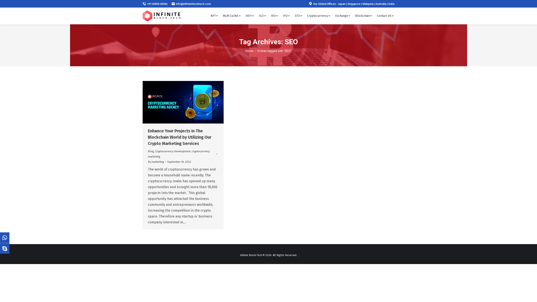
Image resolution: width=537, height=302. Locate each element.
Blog (151, 151)
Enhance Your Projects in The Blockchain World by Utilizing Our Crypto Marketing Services (179, 137)
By (156, 161)
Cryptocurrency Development (172, 151)
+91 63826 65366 (157, 3)
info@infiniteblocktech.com (193, 3)
